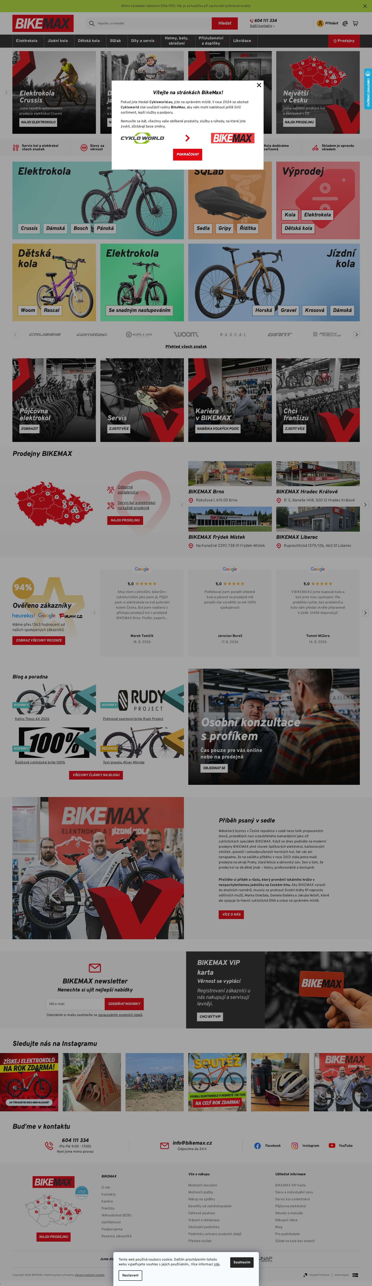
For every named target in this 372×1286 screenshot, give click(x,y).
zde (217, 1264)
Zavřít (259, 85)
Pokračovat (188, 154)
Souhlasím (241, 1262)
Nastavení (130, 1275)
